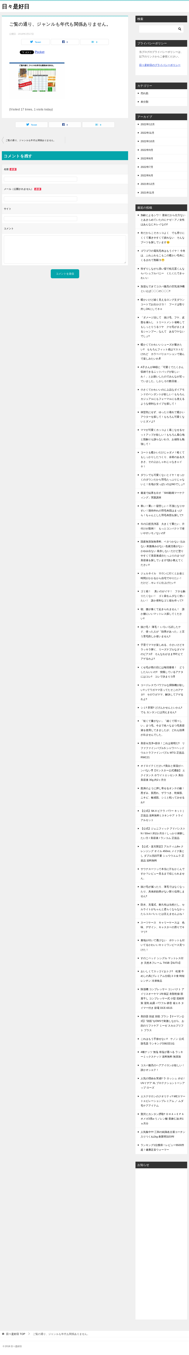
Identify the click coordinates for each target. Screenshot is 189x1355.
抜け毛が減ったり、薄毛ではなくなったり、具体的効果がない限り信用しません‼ (163, 891)
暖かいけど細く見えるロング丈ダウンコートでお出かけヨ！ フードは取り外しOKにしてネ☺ (163, 304)
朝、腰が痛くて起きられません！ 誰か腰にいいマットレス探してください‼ (163, 614)
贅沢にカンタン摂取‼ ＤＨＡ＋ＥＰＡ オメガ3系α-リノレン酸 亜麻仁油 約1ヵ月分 (162, 1119)
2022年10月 (148, 141)
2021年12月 (148, 183)
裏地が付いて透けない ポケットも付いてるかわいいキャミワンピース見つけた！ (163, 945)
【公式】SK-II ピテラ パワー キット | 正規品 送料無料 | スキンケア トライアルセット (162, 815)
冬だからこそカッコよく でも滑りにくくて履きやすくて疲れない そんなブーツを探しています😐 (163, 237)
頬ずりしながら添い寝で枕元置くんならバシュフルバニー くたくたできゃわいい (163, 273)
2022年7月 (147, 166)
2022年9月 (147, 149)
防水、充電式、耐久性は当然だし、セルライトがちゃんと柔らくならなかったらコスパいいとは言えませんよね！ (163, 909)
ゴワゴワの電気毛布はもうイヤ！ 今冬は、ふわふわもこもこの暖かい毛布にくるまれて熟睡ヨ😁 (163, 255)
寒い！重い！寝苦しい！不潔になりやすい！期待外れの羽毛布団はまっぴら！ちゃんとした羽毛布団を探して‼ (163, 510)
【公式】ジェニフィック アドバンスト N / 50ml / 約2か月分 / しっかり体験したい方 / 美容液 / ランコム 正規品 (163, 833)
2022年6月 (147, 175)
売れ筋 (144, 93)
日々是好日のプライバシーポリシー (160, 65)
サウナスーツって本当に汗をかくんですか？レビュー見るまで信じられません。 (163, 874)
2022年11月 (147, 132)
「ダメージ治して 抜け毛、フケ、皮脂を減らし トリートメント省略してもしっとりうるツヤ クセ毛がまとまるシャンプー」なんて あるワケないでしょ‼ (163, 327)
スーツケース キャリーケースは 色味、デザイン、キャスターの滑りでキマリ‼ (163, 927)
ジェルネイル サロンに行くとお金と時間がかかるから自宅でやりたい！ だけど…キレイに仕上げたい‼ (163, 578)
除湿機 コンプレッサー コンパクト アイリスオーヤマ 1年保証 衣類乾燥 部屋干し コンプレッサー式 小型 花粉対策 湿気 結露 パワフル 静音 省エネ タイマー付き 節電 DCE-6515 (162, 998)
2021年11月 (147, 192)
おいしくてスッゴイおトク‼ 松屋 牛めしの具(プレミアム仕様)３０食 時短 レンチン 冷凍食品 (163, 976)
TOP (15, 1333)
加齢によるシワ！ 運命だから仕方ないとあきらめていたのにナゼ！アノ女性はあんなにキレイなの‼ (163, 220)
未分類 (144, 101)
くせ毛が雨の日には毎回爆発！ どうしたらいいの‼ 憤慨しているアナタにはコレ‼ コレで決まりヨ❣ (163, 672)
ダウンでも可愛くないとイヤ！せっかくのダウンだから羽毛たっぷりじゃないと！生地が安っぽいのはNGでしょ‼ (163, 479)
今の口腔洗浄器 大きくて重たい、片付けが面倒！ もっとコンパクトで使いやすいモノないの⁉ (163, 528)
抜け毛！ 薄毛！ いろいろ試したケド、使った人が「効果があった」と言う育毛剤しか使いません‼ (163, 631)
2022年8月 (147, 158)
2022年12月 (148, 124)
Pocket (39, 52)
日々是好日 (16, 6)
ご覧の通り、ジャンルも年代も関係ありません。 (31, 140)
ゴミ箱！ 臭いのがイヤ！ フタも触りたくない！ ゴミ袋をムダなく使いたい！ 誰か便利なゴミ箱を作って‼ (163, 596)
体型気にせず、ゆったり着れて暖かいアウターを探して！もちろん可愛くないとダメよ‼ (163, 417)
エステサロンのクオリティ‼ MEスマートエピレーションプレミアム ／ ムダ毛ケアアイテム (163, 1101)
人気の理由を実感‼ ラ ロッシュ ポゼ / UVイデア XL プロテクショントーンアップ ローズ (163, 1083)
